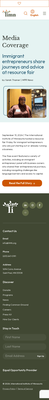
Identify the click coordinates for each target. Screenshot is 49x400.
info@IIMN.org (9, 243)
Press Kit (7, 314)
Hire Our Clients (11, 319)
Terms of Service (25, 388)
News (6, 299)
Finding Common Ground (15, 304)
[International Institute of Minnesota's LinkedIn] (25, 205)
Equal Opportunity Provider (20, 370)
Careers (7, 309)
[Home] (9, 13)
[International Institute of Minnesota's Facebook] (39, 205)
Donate (7, 290)
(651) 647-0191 (9, 256)
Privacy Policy (9, 388)
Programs (8, 294)
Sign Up (40, 356)
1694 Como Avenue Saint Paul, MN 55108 (12, 271)
